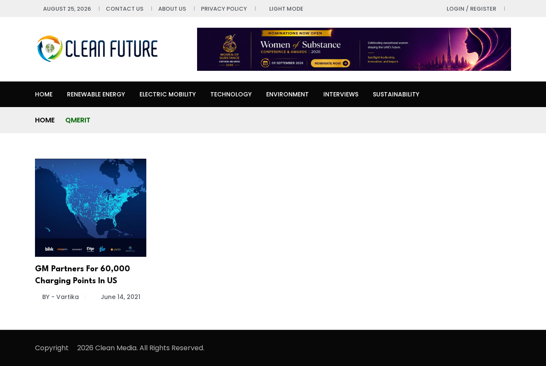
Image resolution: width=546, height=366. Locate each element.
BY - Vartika (60, 297)
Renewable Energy (96, 94)
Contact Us (124, 9)
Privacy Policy (224, 9)
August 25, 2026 (67, 9)
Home (43, 94)
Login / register (471, 9)
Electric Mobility (167, 94)
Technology (231, 94)
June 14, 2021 (120, 297)
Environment (287, 94)
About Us (172, 9)
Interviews (340, 94)
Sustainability (396, 94)
